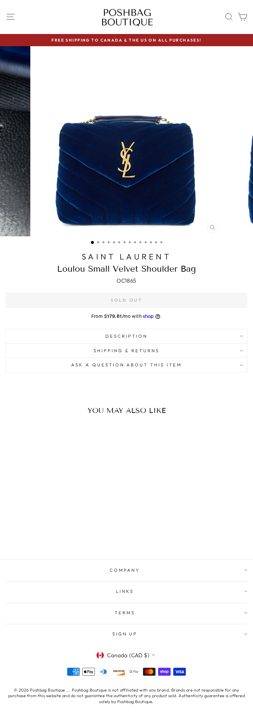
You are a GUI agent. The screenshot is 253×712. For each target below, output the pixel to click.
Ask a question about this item (126, 364)
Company (125, 570)
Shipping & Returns (126, 350)
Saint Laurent (126, 256)
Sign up (125, 633)
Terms (125, 612)
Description (126, 336)
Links (125, 591)
